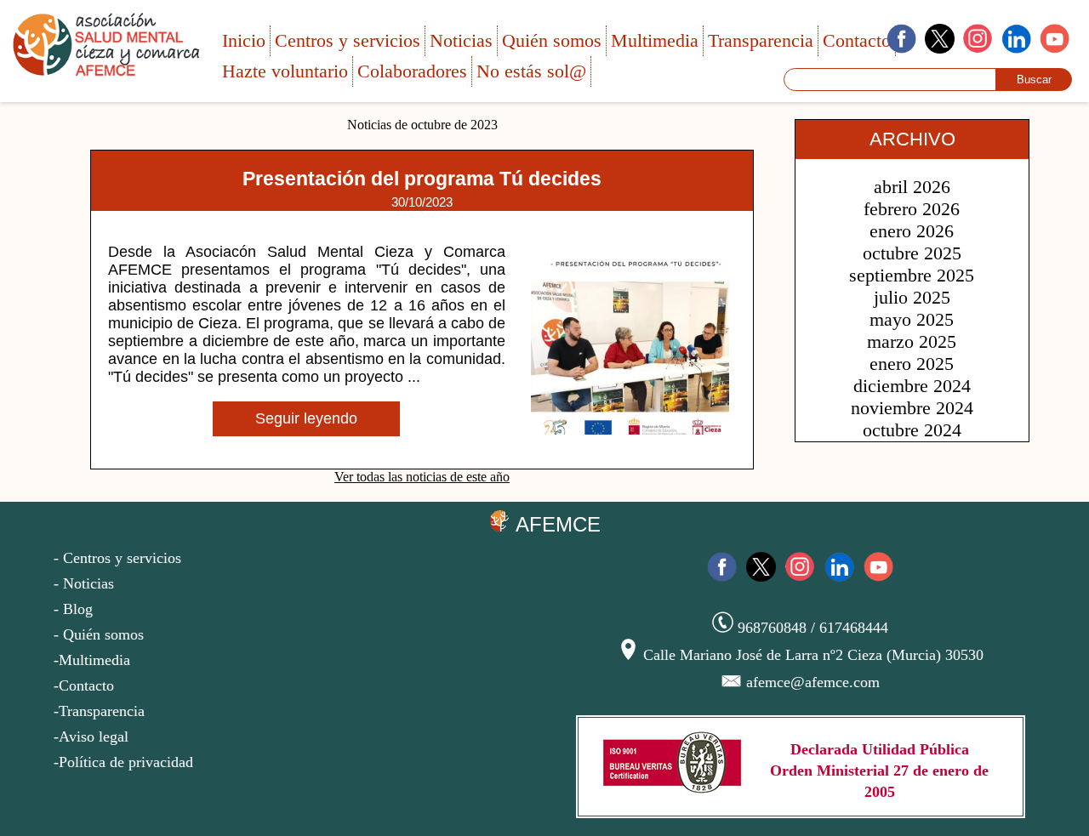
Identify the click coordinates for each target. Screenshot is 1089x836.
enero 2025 (911, 363)
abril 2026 (912, 186)
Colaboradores (412, 71)
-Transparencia (99, 710)
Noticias (461, 40)
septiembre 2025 (911, 275)
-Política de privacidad (123, 762)
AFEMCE (555, 524)
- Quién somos (99, 634)
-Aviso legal (91, 736)
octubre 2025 (912, 253)
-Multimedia (92, 659)
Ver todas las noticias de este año (422, 476)
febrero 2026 (912, 208)
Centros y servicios (347, 40)
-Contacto (84, 685)
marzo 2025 (911, 341)
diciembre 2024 (912, 385)
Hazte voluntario (285, 71)
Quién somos (552, 40)
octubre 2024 (912, 430)
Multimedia (654, 40)
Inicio (243, 40)
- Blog (73, 608)
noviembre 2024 (912, 407)
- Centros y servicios (117, 557)
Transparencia (760, 40)
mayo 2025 (911, 319)
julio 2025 (912, 297)
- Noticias (84, 583)
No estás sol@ (531, 71)
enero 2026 (911, 231)
